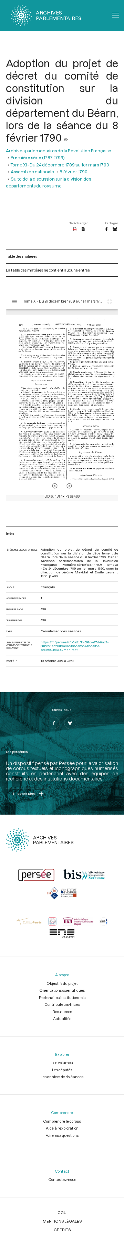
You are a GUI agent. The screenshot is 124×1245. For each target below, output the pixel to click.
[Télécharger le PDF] (75, 229)
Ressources (62, 1011)
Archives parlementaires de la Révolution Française (58, 150)
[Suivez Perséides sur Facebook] (54, 723)
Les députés (62, 1070)
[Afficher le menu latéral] (14, 301)
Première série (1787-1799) (38, 157)
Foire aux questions (62, 1135)
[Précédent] (55, 486)
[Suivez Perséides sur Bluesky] (70, 723)
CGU (62, 1212)
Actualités (62, 1018)
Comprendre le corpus (62, 1121)
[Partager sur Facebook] (106, 229)
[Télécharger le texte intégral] (83, 229)
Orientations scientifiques (62, 990)
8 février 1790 (73, 171)
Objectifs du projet (62, 983)
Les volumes (62, 1062)
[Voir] (66, 137)
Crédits (62, 1229)
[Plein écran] (109, 301)
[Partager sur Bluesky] (115, 229)
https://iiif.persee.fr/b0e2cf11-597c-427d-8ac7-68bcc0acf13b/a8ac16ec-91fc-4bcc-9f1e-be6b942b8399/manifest (74, 646)
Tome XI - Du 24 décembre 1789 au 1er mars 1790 (60, 164)
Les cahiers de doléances (62, 1076)
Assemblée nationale (32, 171)
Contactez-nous (62, 1179)
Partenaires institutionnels (62, 997)
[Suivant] (69, 486)
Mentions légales (62, 1221)
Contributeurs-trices (62, 1004)
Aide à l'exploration (62, 1128)
